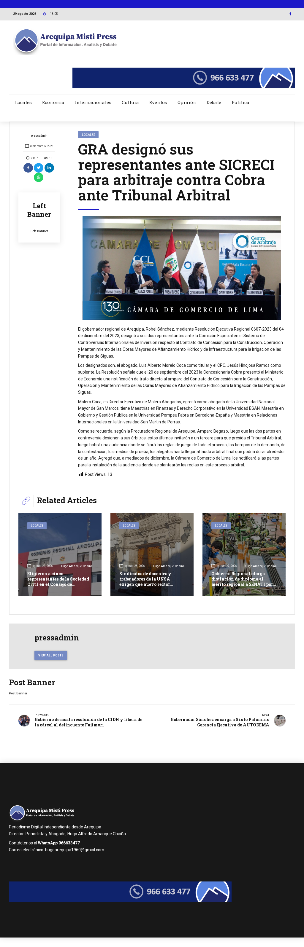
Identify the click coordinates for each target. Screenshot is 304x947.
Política (240, 102)
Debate (214, 102)
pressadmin (39, 136)
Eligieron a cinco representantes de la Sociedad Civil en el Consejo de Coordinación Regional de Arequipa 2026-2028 (58, 584)
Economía (53, 102)
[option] (182, 268)
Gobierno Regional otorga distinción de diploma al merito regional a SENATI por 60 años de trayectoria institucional (242, 584)
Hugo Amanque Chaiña (77, 566)
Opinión (187, 102)
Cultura (130, 102)
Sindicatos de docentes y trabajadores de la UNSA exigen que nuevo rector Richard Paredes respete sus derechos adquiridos (148, 584)
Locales (23, 102)
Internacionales (93, 102)
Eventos (158, 102)
